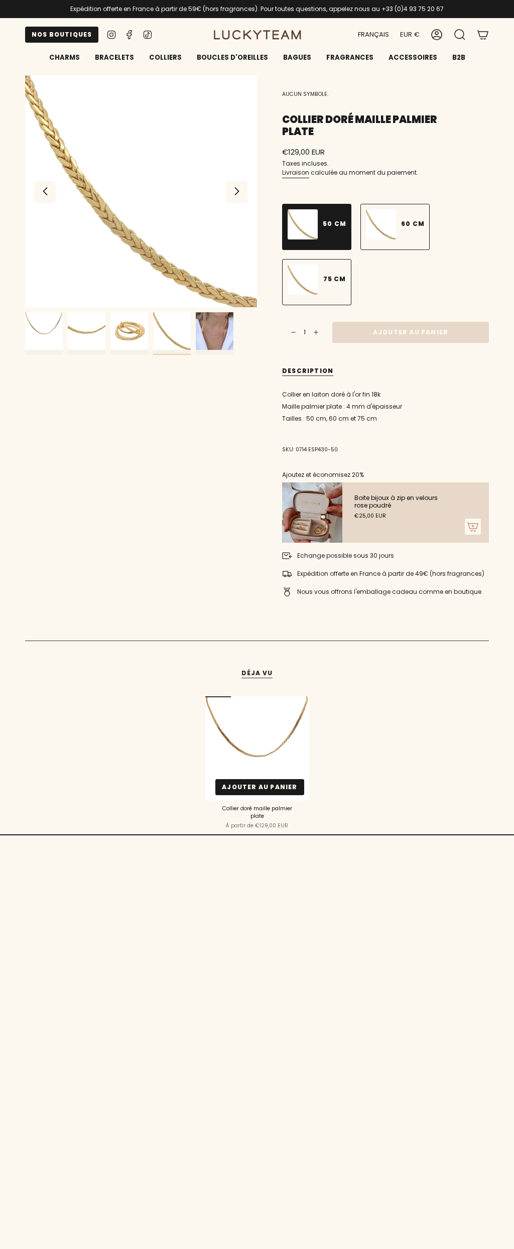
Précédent (45, 191)
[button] (114, 58)
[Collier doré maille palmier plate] (257, 748)
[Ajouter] (473, 527)
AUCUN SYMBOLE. (305, 94)
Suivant (237, 191)
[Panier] (482, 34)
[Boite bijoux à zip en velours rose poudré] (312, 512)
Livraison (295, 172)
